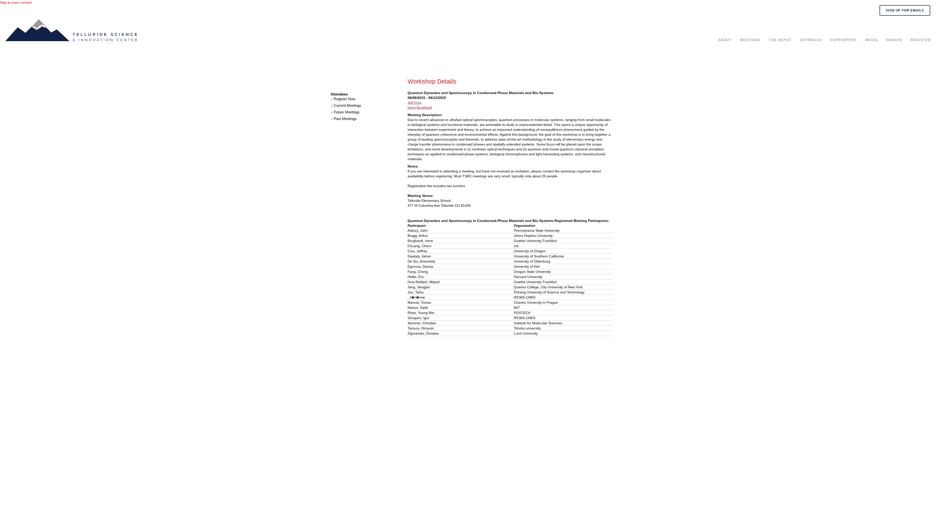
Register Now (344, 99)
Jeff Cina (414, 103)
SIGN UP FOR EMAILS (905, 10)
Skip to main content (16, 2)
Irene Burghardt (420, 107)
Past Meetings (345, 119)
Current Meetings (347, 105)
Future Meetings (347, 112)
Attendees (339, 94)
